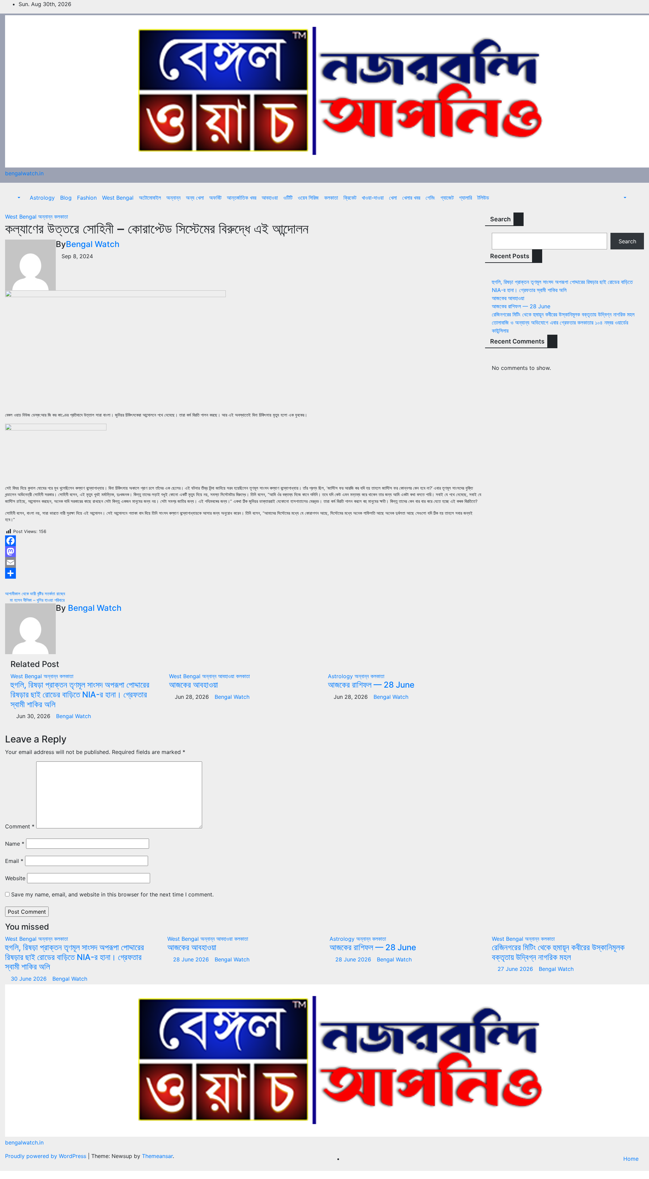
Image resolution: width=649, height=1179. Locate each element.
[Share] (243, 573)
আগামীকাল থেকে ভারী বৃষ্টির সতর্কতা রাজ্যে (36, 593)
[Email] (243, 562)
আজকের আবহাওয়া (193, 685)
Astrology (42, 197)
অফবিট (215, 197)
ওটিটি (287, 197)
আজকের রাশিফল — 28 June (371, 685)
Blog (66, 197)
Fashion (87, 197)
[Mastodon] (243, 551)
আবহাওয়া (270, 197)
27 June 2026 (516, 968)
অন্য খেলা (195, 197)
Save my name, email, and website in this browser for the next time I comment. (112, 894)
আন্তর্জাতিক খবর (241, 197)
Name (14, 843)
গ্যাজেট (447, 197)
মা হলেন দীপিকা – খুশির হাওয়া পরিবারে (36, 600)
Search (500, 219)
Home (631, 1158)
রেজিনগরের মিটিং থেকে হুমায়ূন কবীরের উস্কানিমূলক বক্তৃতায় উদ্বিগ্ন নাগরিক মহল (563, 314)
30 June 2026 (29, 978)
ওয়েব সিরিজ (308, 197)
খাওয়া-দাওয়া (373, 197)
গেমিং (430, 197)
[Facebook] (243, 540)
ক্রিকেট (349, 197)
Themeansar (157, 1156)
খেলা (393, 197)
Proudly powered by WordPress (46, 1156)
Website (15, 878)
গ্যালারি (465, 197)
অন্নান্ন (173, 197)
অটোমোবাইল (150, 197)
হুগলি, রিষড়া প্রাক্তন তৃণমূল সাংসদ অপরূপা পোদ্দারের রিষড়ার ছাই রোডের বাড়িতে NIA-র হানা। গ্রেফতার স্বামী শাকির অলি (79, 694)
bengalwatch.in (24, 173)
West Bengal (118, 197)
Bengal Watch (92, 244)
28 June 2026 (192, 959)
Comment (19, 826)
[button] (15, 197)
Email (14, 861)
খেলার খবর (411, 197)
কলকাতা (331, 197)
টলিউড (483, 197)
